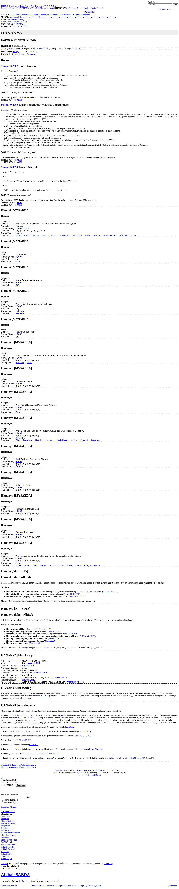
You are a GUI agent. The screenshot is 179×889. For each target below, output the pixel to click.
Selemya (20, 362)
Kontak (81, 775)
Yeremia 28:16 (60, 677)
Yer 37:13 (87, 731)
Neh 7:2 (66, 758)
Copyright (59, 770)
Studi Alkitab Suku (9, 840)
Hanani (52, 8)
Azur (18, 412)
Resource (5, 830)
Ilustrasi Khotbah (8, 823)
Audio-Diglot (6, 858)
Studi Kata (5, 816)
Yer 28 (63, 715)
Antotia (97, 565)
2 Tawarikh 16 (53, 631)
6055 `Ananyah (81, 15)
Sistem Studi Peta (8, 821)
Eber (27, 565)
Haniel (86, 8)
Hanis (93, 8)
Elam (78, 565)
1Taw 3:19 (43, 48)
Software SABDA (8, 844)
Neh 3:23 (76, 48)
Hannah (100, 8)
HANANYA (21, 22)
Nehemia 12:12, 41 (57, 638)
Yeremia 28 (50, 641)
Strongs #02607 (9, 66)
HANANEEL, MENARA (28, 8)
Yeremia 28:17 (28, 680)
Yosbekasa (65, 235)
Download (50, 886)
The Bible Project (8, 835)
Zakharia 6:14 (35, 643)
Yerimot (52, 235)
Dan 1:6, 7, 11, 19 (82, 736)
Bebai (29, 362)
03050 (19, 162)
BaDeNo (5, 851)
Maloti (87, 235)
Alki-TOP (5, 856)
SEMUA (108, 863)
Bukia (26, 235)
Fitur (58, 886)
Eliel (35, 565)
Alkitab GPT (6, 854)
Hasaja (49, 440)
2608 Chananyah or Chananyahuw (50, 15)
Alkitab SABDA (15, 874)
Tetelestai (5, 837)
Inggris (25, 881)
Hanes (79, 8)
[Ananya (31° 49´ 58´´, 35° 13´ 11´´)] (20, 51)
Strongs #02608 (9, 104)
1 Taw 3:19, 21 (24, 740)
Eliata (18, 235)
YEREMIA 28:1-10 (75, 682)
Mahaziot (77, 235)
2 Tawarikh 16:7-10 (71, 594)
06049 (19, 202)
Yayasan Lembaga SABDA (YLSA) (90, 770)
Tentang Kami (95, 886)
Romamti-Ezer (110, 235)
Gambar (4, 828)
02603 (19, 100)
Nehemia (20, 313)
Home (34, 886)
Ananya (16, 51)
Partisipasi (89, 775)
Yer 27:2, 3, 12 (32, 722)
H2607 (26, 228)
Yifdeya (87, 565)
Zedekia (19, 466)
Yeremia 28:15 (40, 673)
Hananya (49, 17)
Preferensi (172, 886)
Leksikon (5, 818)
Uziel (133, 235)
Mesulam (95, 440)
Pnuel (70, 565)
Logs (85, 886)
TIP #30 (4, 863)
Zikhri (61, 565)
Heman (19, 233)
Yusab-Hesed (62, 440)
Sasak (18, 563)
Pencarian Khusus (8, 807)
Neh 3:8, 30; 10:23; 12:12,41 (132, 758)
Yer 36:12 (70, 727)
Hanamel (5, 8)
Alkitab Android (8, 849)
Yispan (19, 565)
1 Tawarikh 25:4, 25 (76, 596)
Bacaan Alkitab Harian (10, 833)
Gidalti (36, 235)
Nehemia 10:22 (88, 636)
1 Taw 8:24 (33, 745)
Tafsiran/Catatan (8, 811)
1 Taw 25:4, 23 (95, 749)
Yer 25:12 (31, 718)
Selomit (84, 440)
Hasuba (39, 440)
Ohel (18, 440)
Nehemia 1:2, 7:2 (110, 592)
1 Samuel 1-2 (44, 629)
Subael (97, 235)
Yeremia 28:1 (34, 663)
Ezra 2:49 (73, 634)
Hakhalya (20, 311)
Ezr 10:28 (115, 758)
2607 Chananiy (19, 15)
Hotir (44, 235)
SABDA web (6, 842)
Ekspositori (5, 826)
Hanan (12, 8)
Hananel (43, 8)
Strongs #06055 (9, 167)
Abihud (74, 440)
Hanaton (72, 8)
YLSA (22, 868)
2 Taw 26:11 (52, 753)
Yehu (18, 261)
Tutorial (69, 886)
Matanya (124, 235)
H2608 (19, 228)
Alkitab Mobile (7, 847)
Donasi (98, 775)
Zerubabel (20, 438)
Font (63, 886)
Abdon (52, 565)
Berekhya (27, 440)
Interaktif (78, 886)
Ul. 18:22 (45, 696)
